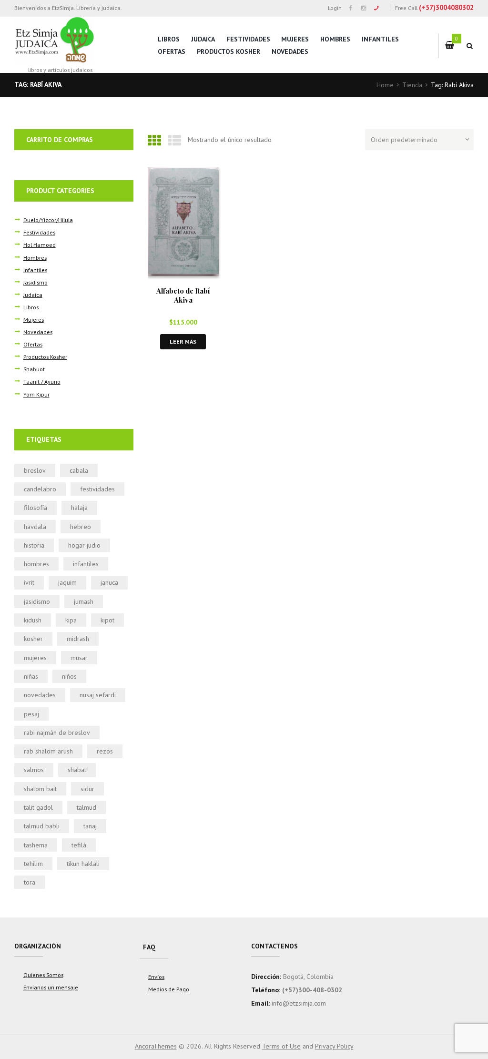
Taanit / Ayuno (42, 381)
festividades (97, 489)
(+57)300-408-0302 (312, 990)
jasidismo (37, 601)
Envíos (156, 976)
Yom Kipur (36, 394)
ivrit (29, 582)
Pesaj (31, 714)
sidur (87, 788)
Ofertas (171, 51)
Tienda (412, 85)
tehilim (33, 863)
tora (29, 882)
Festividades (248, 39)
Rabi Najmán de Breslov (57, 732)
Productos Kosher (228, 51)
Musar (79, 657)
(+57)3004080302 (446, 7)
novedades (40, 695)
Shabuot (34, 369)
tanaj (90, 826)
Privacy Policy (334, 1046)
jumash (83, 601)
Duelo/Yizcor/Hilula (48, 220)
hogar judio (84, 545)
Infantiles (380, 39)
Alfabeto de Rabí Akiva (183, 295)
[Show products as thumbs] (154, 140)
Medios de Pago (168, 989)
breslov (35, 470)
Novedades (290, 51)
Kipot (107, 620)
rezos (105, 751)
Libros (169, 39)
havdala (35, 526)
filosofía (35, 507)
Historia (34, 545)
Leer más (183, 341)
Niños (69, 676)
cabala (79, 470)
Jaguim (67, 582)
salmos (34, 769)
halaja (79, 507)
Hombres (335, 39)
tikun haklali (83, 863)
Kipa (71, 620)
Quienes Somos (43, 974)
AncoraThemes (156, 1046)
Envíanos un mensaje (50, 987)
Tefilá (78, 845)
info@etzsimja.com (299, 1003)
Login (335, 7)
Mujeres (295, 39)
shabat (77, 769)
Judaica (203, 39)
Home (385, 85)
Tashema (36, 845)
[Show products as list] (174, 140)
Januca (109, 582)
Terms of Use (281, 1046)
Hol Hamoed (39, 244)
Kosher (33, 638)
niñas (31, 676)
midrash (78, 638)
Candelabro (40, 489)
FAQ (149, 947)
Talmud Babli (42, 826)
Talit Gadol (38, 807)
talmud (86, 807)
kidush (32, 620)
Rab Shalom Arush (48, 751)
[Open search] (470, 45)
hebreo (80, 526)
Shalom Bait (40, 788)
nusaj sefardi (98, 695)
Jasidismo (35, 282)
